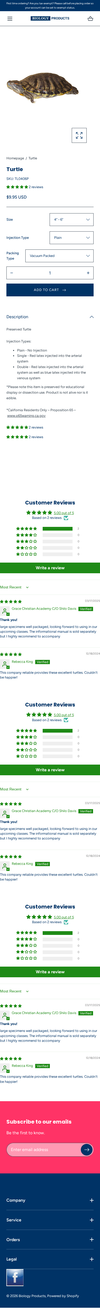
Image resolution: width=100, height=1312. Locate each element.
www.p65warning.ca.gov (26, 416)
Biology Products (32, 1296)
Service (13, 1219)
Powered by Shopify (63, 1296)
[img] (11, 602)
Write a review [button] (50, 567)
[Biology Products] (50, 18)
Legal (11, 1259)
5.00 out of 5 (64, 513)
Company (15, 1200)
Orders (13, 1239)
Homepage (15, 158)
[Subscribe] (87, 1149)
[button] (9, 18)
